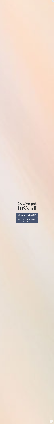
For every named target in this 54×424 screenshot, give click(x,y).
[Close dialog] (52, 1)
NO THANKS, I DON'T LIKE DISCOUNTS (27, 220)
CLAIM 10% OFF (27, 215)
